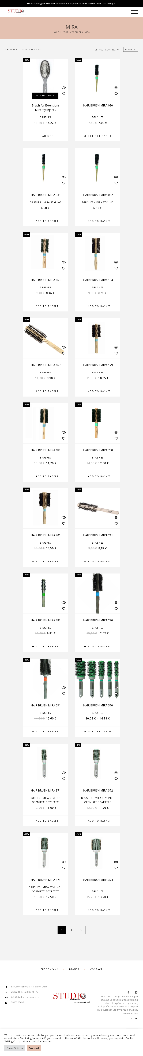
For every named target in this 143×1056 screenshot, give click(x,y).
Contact (96, 969)
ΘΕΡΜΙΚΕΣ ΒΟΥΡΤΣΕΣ (45, 802)
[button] (45, 221)
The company (49, 969)
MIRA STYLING (52, 202)
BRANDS (74, 969)
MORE (134, 1018)
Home (56, 32)
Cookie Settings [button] (14, 1048)
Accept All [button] (34, 1048)
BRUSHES (45, 117)
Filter (128, 49)
